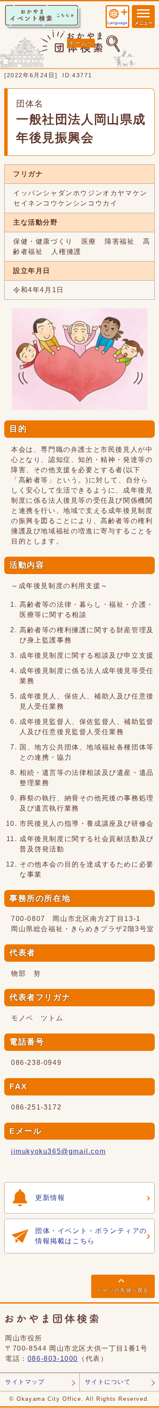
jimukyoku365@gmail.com (58, 1151)
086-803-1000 (53, 1358)
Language (117, 22)
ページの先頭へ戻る (123, 1290)
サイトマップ (25, 1381)
